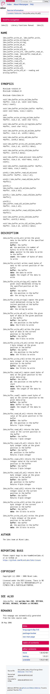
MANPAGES (10, 1)
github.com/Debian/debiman (31, 688)
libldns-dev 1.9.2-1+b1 (25, 672)
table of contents (31, 643)
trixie (25, 653)
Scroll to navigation (11, 20)
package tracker (29, 633)
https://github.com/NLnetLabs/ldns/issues (22, 560)
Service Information (15, 10)
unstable (10, 13)
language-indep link (31, 630)
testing (25, 656)
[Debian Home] (3, 4)
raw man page (29, 637)
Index (9, 4)
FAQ (31, 4)
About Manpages (21, 4)
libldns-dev (18, 13)
